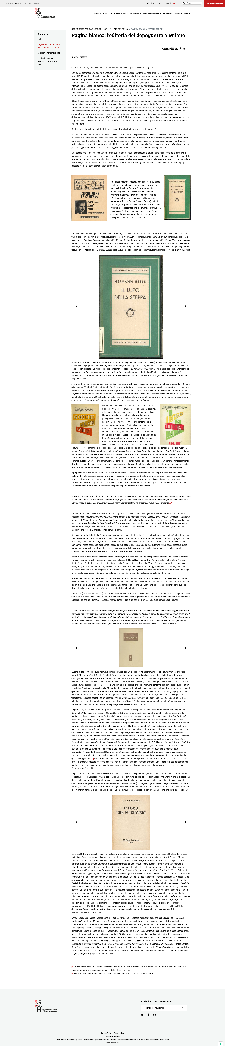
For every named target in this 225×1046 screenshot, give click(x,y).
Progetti (168, 13)
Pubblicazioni (121, 13)
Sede (160, 3)
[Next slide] (187, 307)
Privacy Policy (106, 1033)
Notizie (187, 13)
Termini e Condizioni (112, 1037)
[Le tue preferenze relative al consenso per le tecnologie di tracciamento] (220, 1044)
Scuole (178, 13)
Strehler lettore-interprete (49, 53)
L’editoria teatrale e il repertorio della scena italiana (47, 61)
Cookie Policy (119, 1033)
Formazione (136, 13)
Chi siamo (151, 3)
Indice (40, 39)
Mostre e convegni (152, 13)
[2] (93, 758)
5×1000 (175, 3)
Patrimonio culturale (102, 13)
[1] (170, 503)
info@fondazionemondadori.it (28, 3)
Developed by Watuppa (112, 1042)
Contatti (167, 3)
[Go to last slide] (74, 307)
